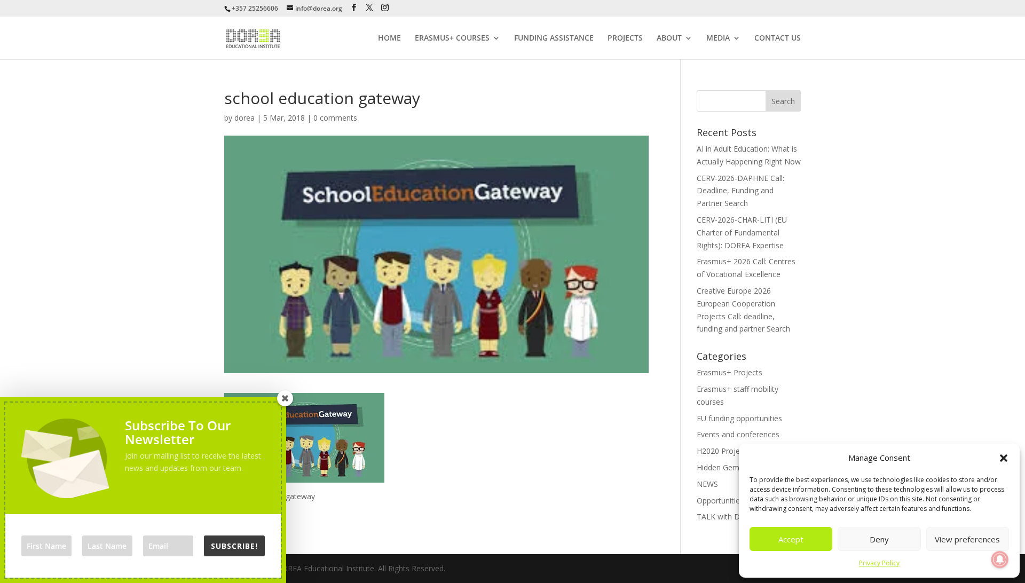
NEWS (707, 484)
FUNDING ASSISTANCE (554, 38)
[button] (1003, 458)
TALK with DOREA (728, 516)
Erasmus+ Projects (729, 372)
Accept (790, 539)
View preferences (967, 539)
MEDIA (718, 38)
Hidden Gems (720, 467)
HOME (389, 38)
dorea (244, 118)
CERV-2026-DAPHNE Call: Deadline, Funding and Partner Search (740, 191)
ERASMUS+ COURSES (452, 38)
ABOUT (669, 38)
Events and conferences (738, 434)
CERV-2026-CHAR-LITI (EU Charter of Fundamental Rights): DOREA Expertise (742, 232)
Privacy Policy (879, 563)
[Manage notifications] (999, 559)
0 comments (335, 118)
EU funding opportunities (739, 418)
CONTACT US (777, 38)
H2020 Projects (723, 451)
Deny (879, 539)
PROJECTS (625, 38)
